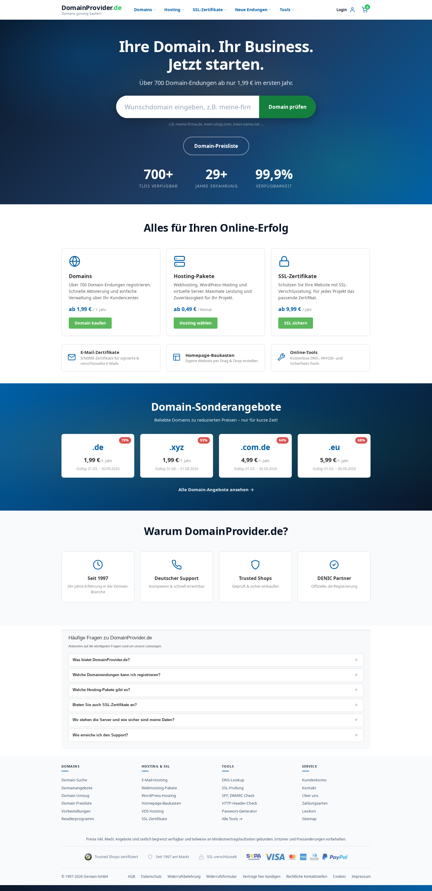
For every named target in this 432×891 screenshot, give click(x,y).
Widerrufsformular (221, 876)
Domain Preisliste (76, 803)
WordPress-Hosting (159, 795)
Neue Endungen (251, 9)
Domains (143, 9)
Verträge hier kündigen (261, 876)
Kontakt (309, 787)
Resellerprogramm (77, 818)
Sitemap (309, 818)
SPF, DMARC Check (238, 795)
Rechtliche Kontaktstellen (306, 876)
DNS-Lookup (233, 780)
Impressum (361, 876)
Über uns (310, 795)
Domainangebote (76, 787)
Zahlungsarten (315, 803)
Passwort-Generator (239, 811)
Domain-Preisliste (216, 146)
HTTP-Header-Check (239, 803)
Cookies (339, 876)
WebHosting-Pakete (159, 787)
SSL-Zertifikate (208, 9)
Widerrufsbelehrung (184, 876)
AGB (131, 876)
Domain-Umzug (75, 795)
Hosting (172, 9)
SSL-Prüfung (233, 787)
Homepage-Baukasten (161, 803)
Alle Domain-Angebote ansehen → (216, 489)
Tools (285, 9)
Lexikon (309, 811)
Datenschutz (151, 876)
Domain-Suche (74, 780)
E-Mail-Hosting (155, 780)
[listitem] (216, 660)
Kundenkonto (314, 780)
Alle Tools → (232, 818)
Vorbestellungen (76, 811)
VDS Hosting (153, 811)
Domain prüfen (288, 106)
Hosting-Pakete (194, 276)
